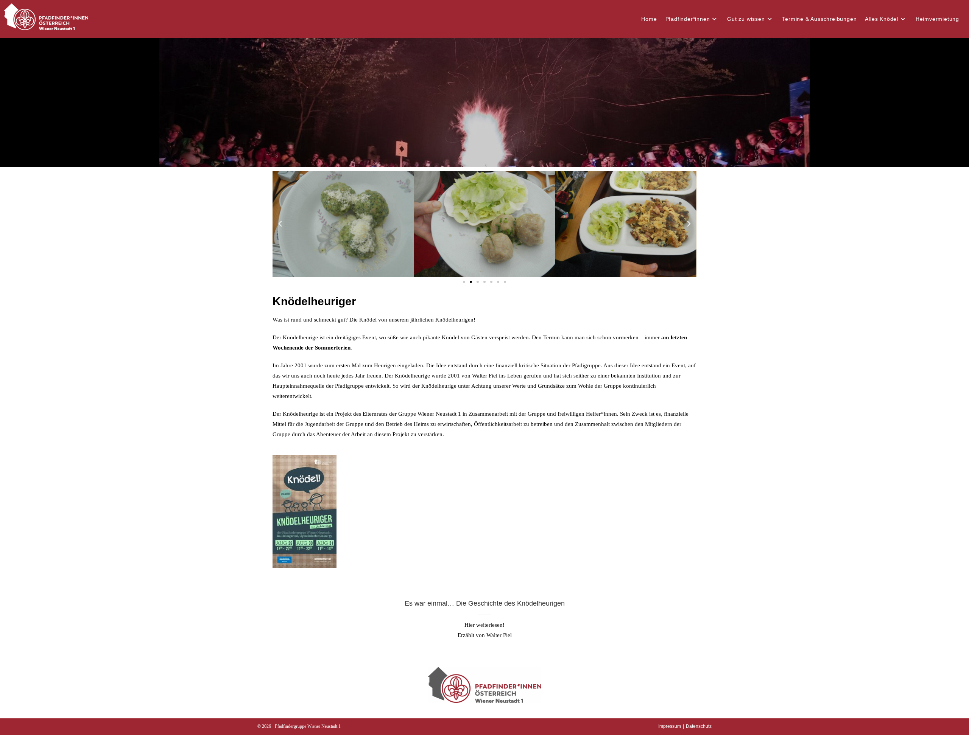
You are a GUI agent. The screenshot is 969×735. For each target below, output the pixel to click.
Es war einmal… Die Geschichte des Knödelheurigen (485, 603)
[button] (280, 224)
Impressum (669, 726)
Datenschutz (699, 726)
